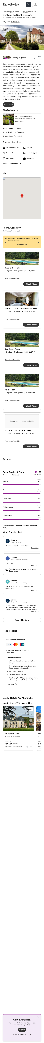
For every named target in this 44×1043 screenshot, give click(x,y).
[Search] (28, 4)
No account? (22, 1034)
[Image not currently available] (22, 258)
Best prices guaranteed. (11, 231)
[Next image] (40, 41)
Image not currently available (22, 421)
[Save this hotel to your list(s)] (35, 58)
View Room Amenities (12, 279)
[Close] (38, 1017)
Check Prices (22, 244)
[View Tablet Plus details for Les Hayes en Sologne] (31, 709)
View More (10, 684)
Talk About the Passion (23, 117)
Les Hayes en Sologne (12, 734)
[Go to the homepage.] (11, 4)
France (5, 11)
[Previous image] (3, 41)
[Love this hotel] (39, 58)
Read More (34, 548)
